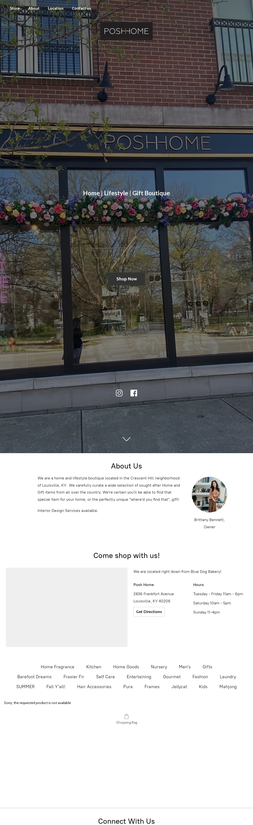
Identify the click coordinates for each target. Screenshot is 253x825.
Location (55, 8)
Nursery (159, 667)
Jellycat (179, 686)
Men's (185, 667)
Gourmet (172, 676)
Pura (128, 686)
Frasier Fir (73, 676)
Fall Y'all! (55, 686)
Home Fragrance (57, 667)
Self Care (105, 676)
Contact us (81, 8)
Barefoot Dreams (34, 676)
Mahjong (228, 686)
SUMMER (25, 686)
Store (15, 8)
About (34, 8)
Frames (152, 686)
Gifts (207, 667)
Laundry (228, 676)
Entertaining (139, 676)
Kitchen (93, 667)
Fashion (200, 676)
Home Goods (126, 667)
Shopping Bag (126, 722)
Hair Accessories (94, 686)
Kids (203, 686)
